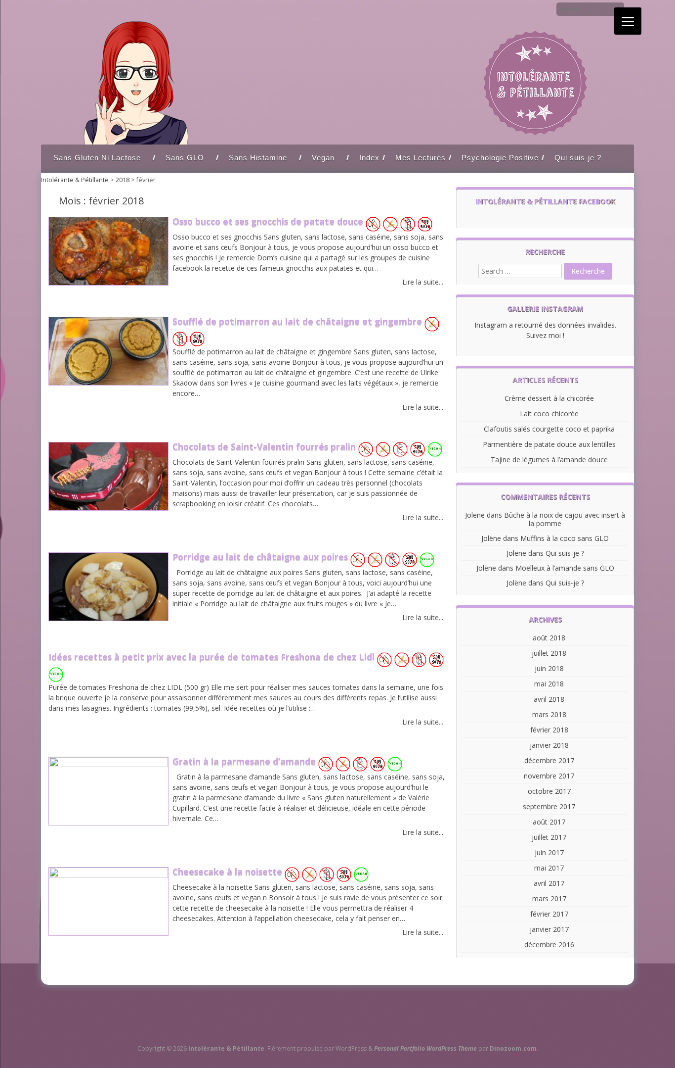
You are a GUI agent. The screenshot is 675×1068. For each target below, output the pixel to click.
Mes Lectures (420, 157)
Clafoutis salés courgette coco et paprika (549, 429)
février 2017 (549, 914)
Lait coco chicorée (549, 413)
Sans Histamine (258, 157)
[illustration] (108, 282)
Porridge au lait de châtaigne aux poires (261, 557)
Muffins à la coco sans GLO (564, 538)
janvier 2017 (549, 929)
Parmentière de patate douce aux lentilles (549, 444)
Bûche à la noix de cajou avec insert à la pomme (564, 519)
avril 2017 (549, 883)
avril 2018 (549, 699)
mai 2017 (549, 868)
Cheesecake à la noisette (228, 871)
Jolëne (475, 515)
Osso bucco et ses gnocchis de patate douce (269, 221)
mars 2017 (549, 898)
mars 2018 (549, 714)
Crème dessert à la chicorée (549, 398)
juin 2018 (549, 668)
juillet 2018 (549, 653)
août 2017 (549, 821)
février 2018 (549, 729)
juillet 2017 (549, 837)
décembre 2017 (549, 760)
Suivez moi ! (545, 335)
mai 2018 (549, 683)
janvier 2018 (549, 745)
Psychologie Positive (500, 157)
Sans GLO (185, 157)
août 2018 (549, 637)
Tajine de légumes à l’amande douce (549, 459)
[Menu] (627, 21)
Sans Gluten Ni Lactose (97, 157)
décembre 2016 (549, 944)
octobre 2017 (549, 791)
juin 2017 (549, 852)
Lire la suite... (422, 282)
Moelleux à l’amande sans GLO (564, 568)
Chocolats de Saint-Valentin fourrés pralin (265, 446)
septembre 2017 (549, 806)
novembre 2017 (549, 775)
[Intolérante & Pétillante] (337, 141)
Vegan (323, 157)
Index (369, 157)
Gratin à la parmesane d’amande (245, 761)
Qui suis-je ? (577, 157)
